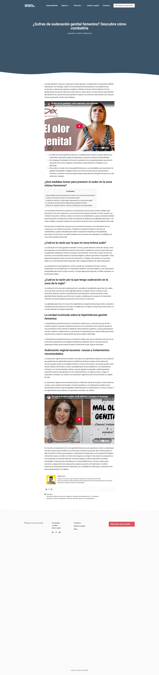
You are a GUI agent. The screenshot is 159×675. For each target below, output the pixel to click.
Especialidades (52, 5)
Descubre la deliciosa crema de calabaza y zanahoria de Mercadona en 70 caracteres (73, 496)
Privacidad (56, 523)
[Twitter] (49, 489)
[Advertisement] (79, 49)
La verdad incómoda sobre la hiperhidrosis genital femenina (66, 203)
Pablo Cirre (88, 33)
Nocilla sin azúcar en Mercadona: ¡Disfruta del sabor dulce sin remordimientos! (70, 498)
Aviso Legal (56, 528)
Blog (75, 529)
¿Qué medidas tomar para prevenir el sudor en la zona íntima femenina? (70, 195)
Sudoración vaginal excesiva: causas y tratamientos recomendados (69, 205)
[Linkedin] (46, 489)
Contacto (106, 5)
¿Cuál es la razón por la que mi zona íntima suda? (63, 198)
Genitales (49, 494)
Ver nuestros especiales (124, 5)
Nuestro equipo (93, 5)
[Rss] (51, 489)
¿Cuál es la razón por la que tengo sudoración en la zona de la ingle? (69, 200)
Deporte (64, 5)
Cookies (55, 525)
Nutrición (77, 5)
